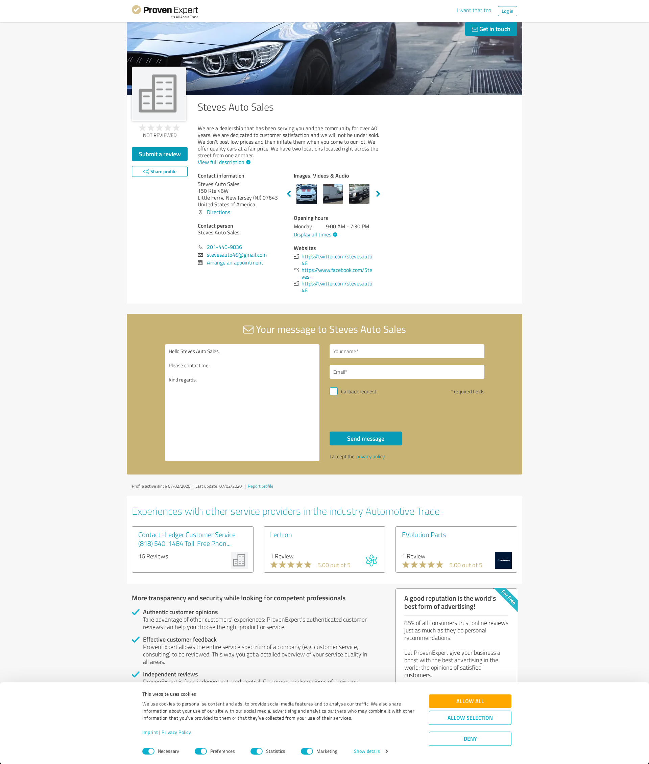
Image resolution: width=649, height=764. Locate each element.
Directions (218, 212)
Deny (470, 739)
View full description (221, 162)
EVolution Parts (424, 534)
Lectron (281, 534)
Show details (367, 751)
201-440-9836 (224, 247)
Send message (365, 438)
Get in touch (494, 28)
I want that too (474, 10)
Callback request (358, 391)
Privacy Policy (176, 732)
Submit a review (160, 153)
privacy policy (370, 456)
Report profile (260, 486)
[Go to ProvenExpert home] (165, 13)
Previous (288, 194)
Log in (507, 11)
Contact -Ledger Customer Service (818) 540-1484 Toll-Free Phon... (187, 539)
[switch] (201, 751)
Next (378, 194)
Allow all (470, 701)
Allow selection (470, 718)
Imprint (150, 732)
